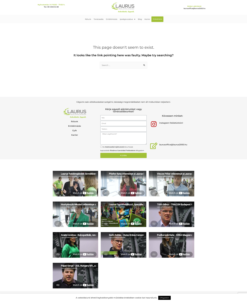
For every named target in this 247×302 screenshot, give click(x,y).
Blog (140, 19)
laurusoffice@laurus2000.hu (194, 8)
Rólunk (88, 19)
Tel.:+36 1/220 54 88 (51, 7)
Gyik (74, 130)
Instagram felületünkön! (171, 123)
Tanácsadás (98, 19)
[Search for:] (123, 65)
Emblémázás (111, 19)
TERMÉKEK (157, 19)
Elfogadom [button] (164, 298)
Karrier (147, 19)
